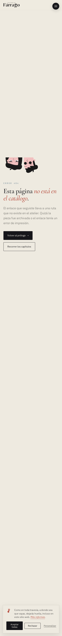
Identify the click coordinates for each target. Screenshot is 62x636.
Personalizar (50, 625)
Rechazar (32, 625)
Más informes (37, 617)
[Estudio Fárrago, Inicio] (11, 5)
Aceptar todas (15, 625)
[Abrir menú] (55, 6)
